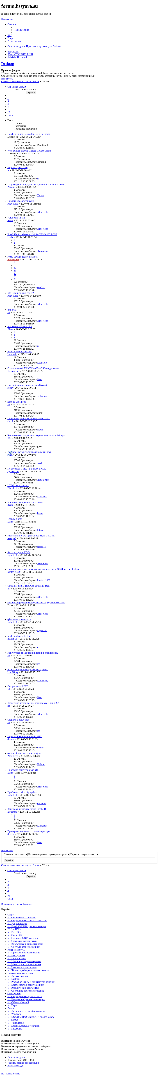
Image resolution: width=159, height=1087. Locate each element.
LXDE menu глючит (18, 485)
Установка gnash (16, 217)
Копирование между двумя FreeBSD (26, 809)
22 (15, 268)
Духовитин (43, 251)
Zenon (10, 187)
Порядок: (75, 854)
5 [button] (8, 106)
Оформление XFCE (17, 686)
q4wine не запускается (19, 619)
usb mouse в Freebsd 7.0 (19, 326)
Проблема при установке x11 (22, 770)
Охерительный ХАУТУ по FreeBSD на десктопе (33, 368)
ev (38, 647)
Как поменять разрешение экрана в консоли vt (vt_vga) (36, 435)
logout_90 (12, 555)
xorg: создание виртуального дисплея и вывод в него (35, 184)
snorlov (41, 287)
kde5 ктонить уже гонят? (20, 293)
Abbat (10, 329)
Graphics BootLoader (18, 719)
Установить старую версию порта (25, 502)
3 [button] (8, 101)
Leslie (10, 237)
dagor (10, 505)
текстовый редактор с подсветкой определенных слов (36, 602)
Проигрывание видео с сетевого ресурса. (29, 831)
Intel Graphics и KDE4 (18, 636)
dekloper (41, 803)
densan (10, 739)
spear (10, 387)
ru (8, 170)
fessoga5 (11, 538)
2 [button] (8, 98)
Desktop (7, 64)
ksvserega (12, 811)
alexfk (10, 421)
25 (15, 276)
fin (8, 588)
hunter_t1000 (13, 572)
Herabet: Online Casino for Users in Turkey (28, 134)
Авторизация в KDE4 (18, 552)
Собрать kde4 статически (20, 201)
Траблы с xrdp (14, 519)
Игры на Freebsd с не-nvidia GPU (24, 736)
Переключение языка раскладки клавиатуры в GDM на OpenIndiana (43, 569)
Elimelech (12, 488)
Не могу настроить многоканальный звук (29, 452)
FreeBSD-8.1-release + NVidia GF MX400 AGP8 (32, 234)
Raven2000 (13, 259)
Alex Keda (12, 203)
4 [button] (8, 104)
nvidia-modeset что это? (19, 351)
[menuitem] (21, 30)
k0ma (10, 521)
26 (15, 279)
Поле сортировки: (38, 854)
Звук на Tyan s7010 (17, 167)
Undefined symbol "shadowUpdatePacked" (28, 418)
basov (40, 513)
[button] (16, 86)
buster (10, 220)
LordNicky (12, 672)
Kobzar (41, 764)
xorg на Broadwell (16, 401)
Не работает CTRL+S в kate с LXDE (26, 468)
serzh (10, 454)
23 (15, 270)
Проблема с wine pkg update (22, 792)
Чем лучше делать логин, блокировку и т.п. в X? (33, 703)
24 (15, 273)
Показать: (9, 854)
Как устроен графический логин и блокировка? (32, 652)
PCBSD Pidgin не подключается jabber (27, 669)
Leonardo (12, 354)
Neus (39, 379)
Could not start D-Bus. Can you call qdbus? (28, 585)
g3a (9, 438)
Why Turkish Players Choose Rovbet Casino (29, 150)
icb (8, 312)
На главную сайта (10, 1073)
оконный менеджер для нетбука (24, 753)
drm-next (11, 309)
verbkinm (42, 396)
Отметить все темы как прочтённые (20, 81)
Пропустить (7, 19)
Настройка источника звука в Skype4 (27, 385)
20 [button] (8, 112)
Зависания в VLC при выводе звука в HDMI (31, 535)
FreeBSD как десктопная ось (22, 256)
